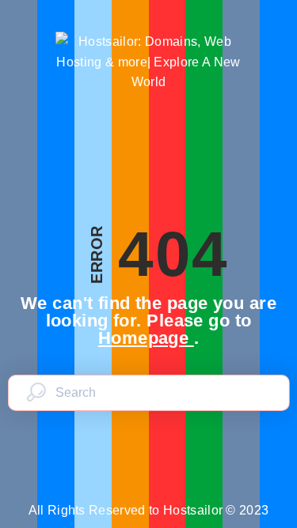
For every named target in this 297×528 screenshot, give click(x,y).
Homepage (146, 338)
